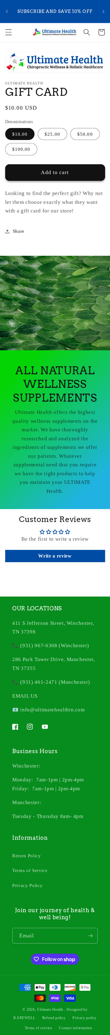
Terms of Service (30, 870)
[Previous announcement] (6, 11)
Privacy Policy (27, 885)
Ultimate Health (50, 1009)
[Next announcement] (103, 11)
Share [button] (18, 231)
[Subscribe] (90, 936)
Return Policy (26, 855)
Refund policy (54, 1018)
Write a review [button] (55, 555)
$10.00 (20, 134)
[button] (8, 32)
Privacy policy (84, 1018)
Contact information (75, 1028)
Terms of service (38, 1028)
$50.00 (85, 134)
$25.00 (52, 134)
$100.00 (21, 149)
